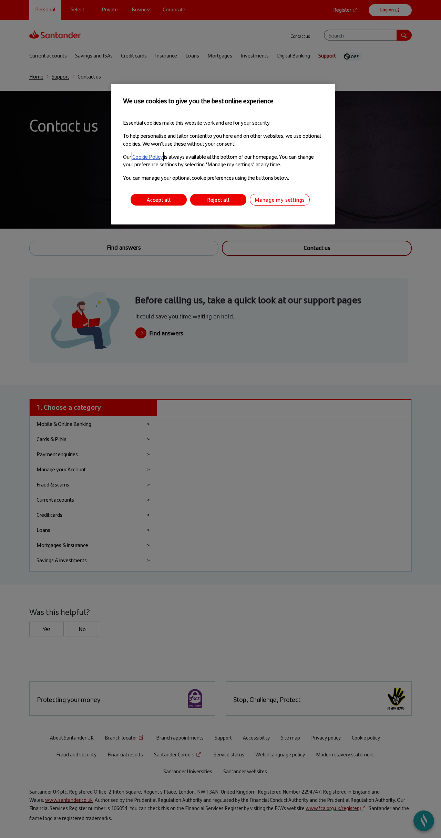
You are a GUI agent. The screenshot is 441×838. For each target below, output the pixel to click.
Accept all (159, 199)
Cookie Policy (147, 156)
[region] (223, 154)
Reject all (218, 199)
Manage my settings (280, 199)
